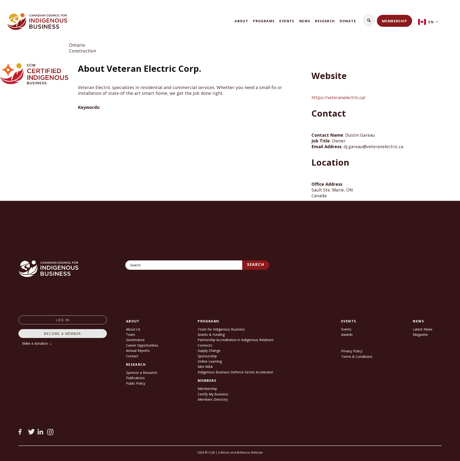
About (241, 21)
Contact (132, 356)
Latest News (422, 329)
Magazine (420, 334)
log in (62, 320)
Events (286, 21)
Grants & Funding (211, 334)
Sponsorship (207, 356)
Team (130, 334)
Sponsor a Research (141, 372)
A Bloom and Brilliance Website (240, 452)
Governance (135, 339)
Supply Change (209, 350)
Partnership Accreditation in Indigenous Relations (236, 339)
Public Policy (135, 383)
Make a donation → (37, 343)
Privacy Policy (351, 351)
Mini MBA (205, 366)
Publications (135, 378)
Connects (205, 345)
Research (325, 21)
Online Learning (210, 361)
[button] (369, 20)
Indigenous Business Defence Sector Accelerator (235, 372)
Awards (347, 334)
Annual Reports (138, 350)
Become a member (62, 333)
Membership (394, 21)
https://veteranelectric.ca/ (338, 97)
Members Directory (213, 399)
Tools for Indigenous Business (221, 329)
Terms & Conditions (356, 356)
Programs (264, 21)
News (304, 21)
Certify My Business (213, 394)
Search (255, 264)
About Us (133, 329)
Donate (348, 21)
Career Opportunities (142, 345)
